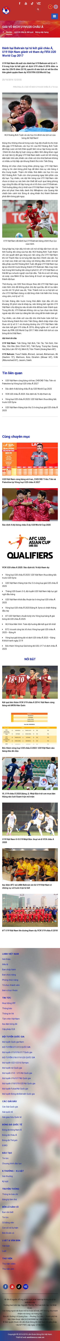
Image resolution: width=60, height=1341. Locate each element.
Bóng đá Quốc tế (12, 1124)
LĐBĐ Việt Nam (10, 954)
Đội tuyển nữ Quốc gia (12, 1068)
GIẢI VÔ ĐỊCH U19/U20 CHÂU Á (37, 87)
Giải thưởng (7, 1176)
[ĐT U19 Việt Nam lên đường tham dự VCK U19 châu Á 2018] (30, 910)
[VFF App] (38, 4)
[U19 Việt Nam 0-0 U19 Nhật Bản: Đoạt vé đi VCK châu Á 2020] (30, 819)
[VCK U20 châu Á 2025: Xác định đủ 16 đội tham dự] (30, 547)
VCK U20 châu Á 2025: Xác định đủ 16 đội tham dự (28, 394)
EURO (4, 1145)
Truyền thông (10, 1189)
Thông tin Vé (8, 1013)
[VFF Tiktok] (32, 4)
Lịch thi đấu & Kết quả (23, 32)
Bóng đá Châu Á (9, 1135)
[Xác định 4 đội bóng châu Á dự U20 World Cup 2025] (30, 504)
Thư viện (7, 1258)
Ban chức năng (9, 975)
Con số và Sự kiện (10, 1228)
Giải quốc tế (7, 1112)
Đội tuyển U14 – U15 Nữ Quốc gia (17, 1073)
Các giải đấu (9, 1101)
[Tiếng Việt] (50, 6)
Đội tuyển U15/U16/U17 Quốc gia (17, 1052)
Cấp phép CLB (8, 1029)
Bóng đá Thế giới (9, 1140)
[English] (56, 6)
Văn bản (6, 1246)
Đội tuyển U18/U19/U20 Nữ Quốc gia (18, 1083)
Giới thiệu (6, 959)
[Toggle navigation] (54, 16)
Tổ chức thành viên (11, 985)
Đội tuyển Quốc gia (13, 1036)
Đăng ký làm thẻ (9, 1199)
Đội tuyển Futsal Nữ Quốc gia (15, 1089)
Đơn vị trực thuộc (10, 990)
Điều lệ (5, 964)
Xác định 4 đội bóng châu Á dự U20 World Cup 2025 (28, 389)
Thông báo (7, 1008)
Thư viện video (8, 1264)
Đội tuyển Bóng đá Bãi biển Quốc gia (18, 1094)
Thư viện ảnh (8, 1269)
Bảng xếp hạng (41, 32)
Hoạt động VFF (8, 1003)
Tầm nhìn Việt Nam (11, 1019)
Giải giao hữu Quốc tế (11, 1117)
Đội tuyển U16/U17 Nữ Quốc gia (16, 1078)
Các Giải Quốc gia (10, 1107)
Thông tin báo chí (10, 1194)
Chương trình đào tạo (12, 1163)
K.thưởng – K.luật (13, 1171)
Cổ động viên (8, 1222)
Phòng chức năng (10, 980)
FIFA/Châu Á (18, 87)
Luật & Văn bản (11, 1240)
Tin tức (9, 32)
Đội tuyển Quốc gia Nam (13, 1042)
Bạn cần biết (7, 1212)
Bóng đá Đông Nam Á (12, 1130)
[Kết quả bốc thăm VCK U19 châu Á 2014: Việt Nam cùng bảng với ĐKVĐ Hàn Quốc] (30, 682)
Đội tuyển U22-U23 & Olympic (15, 1063)
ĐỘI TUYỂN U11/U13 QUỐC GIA (16, 1047)
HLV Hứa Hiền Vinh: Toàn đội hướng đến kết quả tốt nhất (30, 624)
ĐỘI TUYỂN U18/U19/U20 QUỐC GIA (18, 1057)
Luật (4, 1251)
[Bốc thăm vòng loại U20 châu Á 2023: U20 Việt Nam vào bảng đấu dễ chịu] (30, 727)
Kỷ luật (5, 1181)
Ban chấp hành (9, 969)
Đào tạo (7, 1153)
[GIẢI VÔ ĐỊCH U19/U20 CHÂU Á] (3, 32)
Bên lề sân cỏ (10, 1207)
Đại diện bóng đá (9, 1024)
